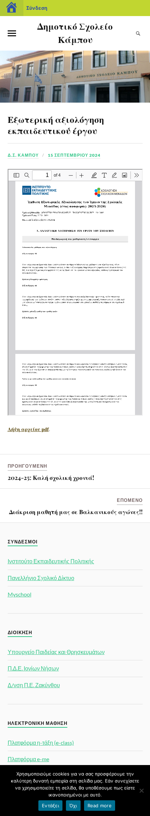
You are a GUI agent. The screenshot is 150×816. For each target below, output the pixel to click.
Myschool (19, 594)
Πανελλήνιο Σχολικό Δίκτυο (41, 577)
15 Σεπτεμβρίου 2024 (74, 155)
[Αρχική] (11, 8)
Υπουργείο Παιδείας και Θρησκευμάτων (56, 651)
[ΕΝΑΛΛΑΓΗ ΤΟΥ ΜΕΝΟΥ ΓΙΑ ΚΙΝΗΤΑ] (12, 33)
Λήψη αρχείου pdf (28, 429)
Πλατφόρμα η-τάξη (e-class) (41, 742)
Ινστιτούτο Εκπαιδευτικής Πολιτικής (51, 561)
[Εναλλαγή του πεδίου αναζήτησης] (138, 33)
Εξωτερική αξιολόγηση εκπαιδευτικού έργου (56, 124)
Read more (100, 805)
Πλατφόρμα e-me (28, 759)
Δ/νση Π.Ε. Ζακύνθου (34, 685)
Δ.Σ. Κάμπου (23, 155)
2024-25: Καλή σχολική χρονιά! (51, 477)
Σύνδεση (36, 8)
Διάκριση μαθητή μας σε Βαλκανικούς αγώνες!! (76, 511)
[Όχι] (141, 790)
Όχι (73, 805)
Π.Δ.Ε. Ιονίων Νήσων (33, 668)
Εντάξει (50, 805)
